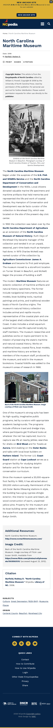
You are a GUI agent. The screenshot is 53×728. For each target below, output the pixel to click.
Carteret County (10, 613)
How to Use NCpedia (25, 668)
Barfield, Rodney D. (13, 57)
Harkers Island (10, 455)
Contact (25, 659)
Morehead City (35, 613)
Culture (6, 601)
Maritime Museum (26, 281)
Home (5, 33)
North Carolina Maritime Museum (25, 171)
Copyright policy (33, 714)
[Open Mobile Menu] (42, 24)
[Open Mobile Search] (48, 24)
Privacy (25, 681)
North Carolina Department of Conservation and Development (26, 183)
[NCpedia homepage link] (10, 22)
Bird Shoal (22, 444)
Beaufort (23, 613)
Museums (44, 601)
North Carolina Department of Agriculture (25, 228)
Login (25, 672)
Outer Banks (39, 448)
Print (9, 62)
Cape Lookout (28, 459)
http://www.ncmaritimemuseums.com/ (23, 539)
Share (17, 62)
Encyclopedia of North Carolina (19, 77)
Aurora (6, 448)
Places (6, 605)
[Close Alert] (51, 1)
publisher (9, 96)
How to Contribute (25, 664)
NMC (34, 716)
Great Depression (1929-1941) (25, 601)
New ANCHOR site (26, 15)
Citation (28, 62)
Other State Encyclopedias (25, 677)
